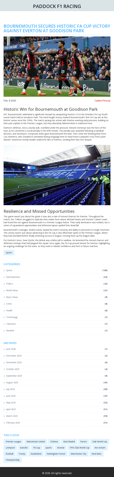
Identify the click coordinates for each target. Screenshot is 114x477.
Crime (56, 303)
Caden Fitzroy (102, 100)
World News (56, 290)
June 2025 (56, 395)
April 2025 (56, 409)
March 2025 (56, 416)
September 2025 (56, 375)
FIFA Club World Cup (79, 447)
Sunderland (36, 453)
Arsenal (60, 447)
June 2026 (56, 349)
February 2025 (56, 422)
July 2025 (56, 389)
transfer (24, 447)
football (9, 453)
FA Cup (36, 447)
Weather (56, 330)
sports (49, 447)
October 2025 (56, 369)
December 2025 (56, 355)
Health (56, 310)
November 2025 (56, 362)
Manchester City (78, 453)
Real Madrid (69, 441)
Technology (56, 317)
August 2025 (56, 382)
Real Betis (96, 453)
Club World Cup (99, 441)
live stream (100, 447)
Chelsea (54, 441)
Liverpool (10, 447)
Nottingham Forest (56, 453)
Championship (12, 459)
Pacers (83, 441)
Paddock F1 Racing (57, 6)
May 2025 (56, 402)
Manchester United (36, 441)
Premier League (13, 441)
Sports (9, 252)
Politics (56, 283)
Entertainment (56, 277)
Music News (56, 297)
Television (56, 323)
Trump (22, 453)
